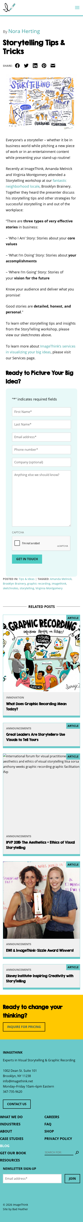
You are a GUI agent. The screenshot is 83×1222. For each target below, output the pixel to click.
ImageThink (9, 7)
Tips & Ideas (27, 579)
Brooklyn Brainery (14, 583)
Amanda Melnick (61, 579)
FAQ (47, 1124)
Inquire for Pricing (24, 1027)
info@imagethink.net (18, 1081)
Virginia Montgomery (49, 588)
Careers (51, 1117)
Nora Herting (24, 31)
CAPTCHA (18, 532)
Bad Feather (20, 1209)
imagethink (59, 583)
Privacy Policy (58, 1138)
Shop (49, 1131)
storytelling (27, 588)
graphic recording (38, 583)
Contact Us (16, 1104)
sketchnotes (10, 588)
